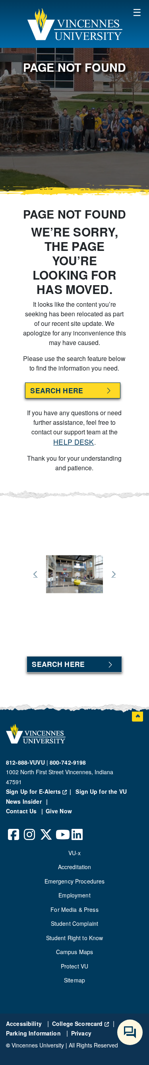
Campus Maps (74, 952)
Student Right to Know (74, 938)
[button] (74, 24)
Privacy (81, 1033)
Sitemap (74, 980)
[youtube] (62, 828)
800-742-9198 (68, 762)
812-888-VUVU (25, 762)
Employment (74, 895)
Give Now (59, 811)
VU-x (74, 853)
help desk (73, 442)
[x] (46, 828)
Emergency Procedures (75, 881)
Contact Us (22, 811)
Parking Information (34, 1033)
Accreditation (74, 867)
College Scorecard (80, 1024)
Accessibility (24, 1024)
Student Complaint (74, 923)
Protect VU (74, 966)
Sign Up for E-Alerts (40, 791)
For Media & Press (74, 909)
